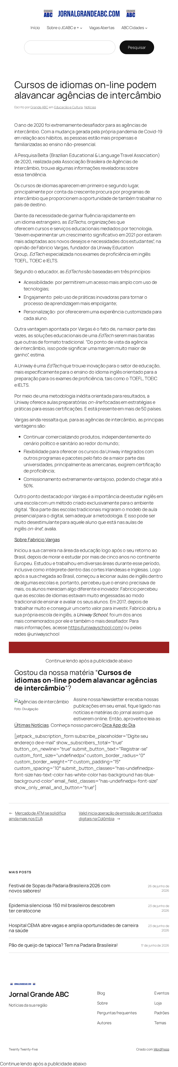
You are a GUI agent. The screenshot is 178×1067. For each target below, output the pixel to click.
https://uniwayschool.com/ (95, 627)
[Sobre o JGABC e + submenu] (81, 28)
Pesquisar (137, 47)
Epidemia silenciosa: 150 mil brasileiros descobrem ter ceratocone (62, 908)
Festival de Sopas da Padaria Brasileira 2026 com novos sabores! (59, 888)
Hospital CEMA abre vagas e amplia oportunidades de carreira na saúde (73, 928)
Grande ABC (39, 107)
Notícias (90, 107)
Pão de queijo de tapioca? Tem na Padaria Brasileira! (63, 945)
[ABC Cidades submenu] (146, 28)
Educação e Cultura (68, 107)
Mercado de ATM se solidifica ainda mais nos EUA (37, 815)
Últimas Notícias (31, 725)
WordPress (161, 1049)
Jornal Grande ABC (39, 994)
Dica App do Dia (118, 725)
